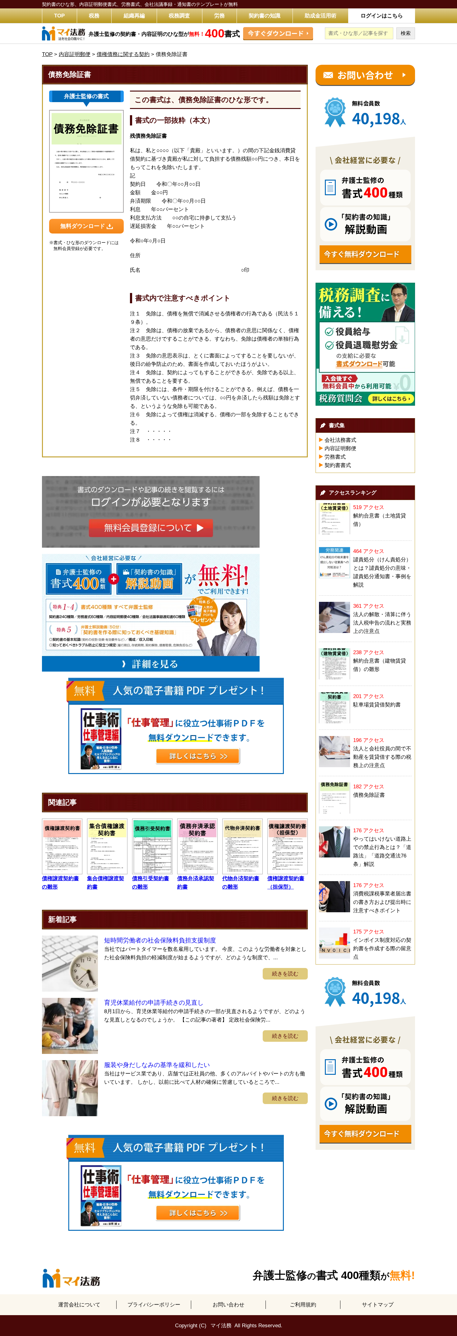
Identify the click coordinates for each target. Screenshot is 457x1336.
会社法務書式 (340, 440)
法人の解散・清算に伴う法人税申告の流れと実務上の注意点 (382, 622)
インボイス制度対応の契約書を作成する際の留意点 (382, 948)
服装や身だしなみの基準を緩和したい (157, 1064)
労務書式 (335, 457)
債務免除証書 (369, 795)
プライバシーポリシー (153, 1305)
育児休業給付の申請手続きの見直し (154, 1002)
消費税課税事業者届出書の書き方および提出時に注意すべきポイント (382, 902)
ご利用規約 (303, 1305)
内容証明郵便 (340, 448)
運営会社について (79, 1305)
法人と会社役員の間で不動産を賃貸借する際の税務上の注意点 (382, 757)
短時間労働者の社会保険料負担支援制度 (160, 940)
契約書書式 (338, 465)
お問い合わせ (228, 1305)
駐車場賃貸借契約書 (377, 705)
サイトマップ (378, 1305)
